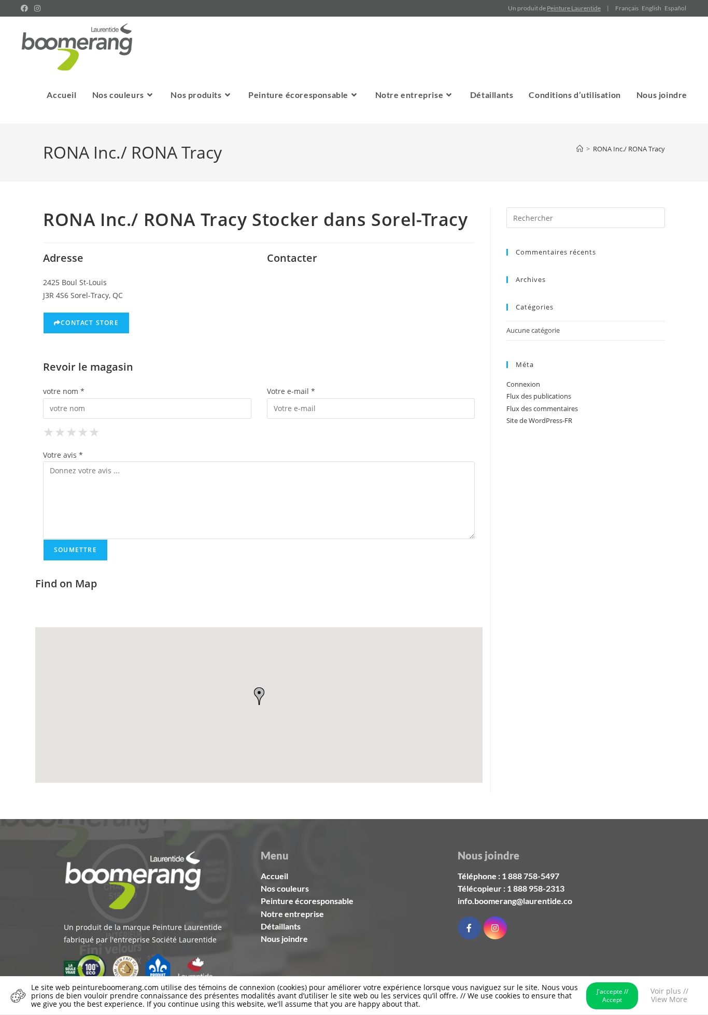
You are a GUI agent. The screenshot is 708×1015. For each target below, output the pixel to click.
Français (627, 8)
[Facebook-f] (469, 928)
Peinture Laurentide (574, 8)
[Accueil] (579, 148)
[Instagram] (495, 928)
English (651, 8)
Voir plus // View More (669, 995)
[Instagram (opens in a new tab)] (37, 8)
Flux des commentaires (542, 408)
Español (675, 8)
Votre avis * (63, 455)
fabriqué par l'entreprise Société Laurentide (140, 939)
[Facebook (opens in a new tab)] (26, 8)
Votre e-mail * (291, 391)
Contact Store (90, 322)
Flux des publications (538, 396)
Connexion (523, 384)
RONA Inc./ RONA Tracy (629, 148)
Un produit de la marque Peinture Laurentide (143, 927)
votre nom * (63, 391)
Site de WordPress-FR (539, 420)
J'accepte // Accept (612, 995)
